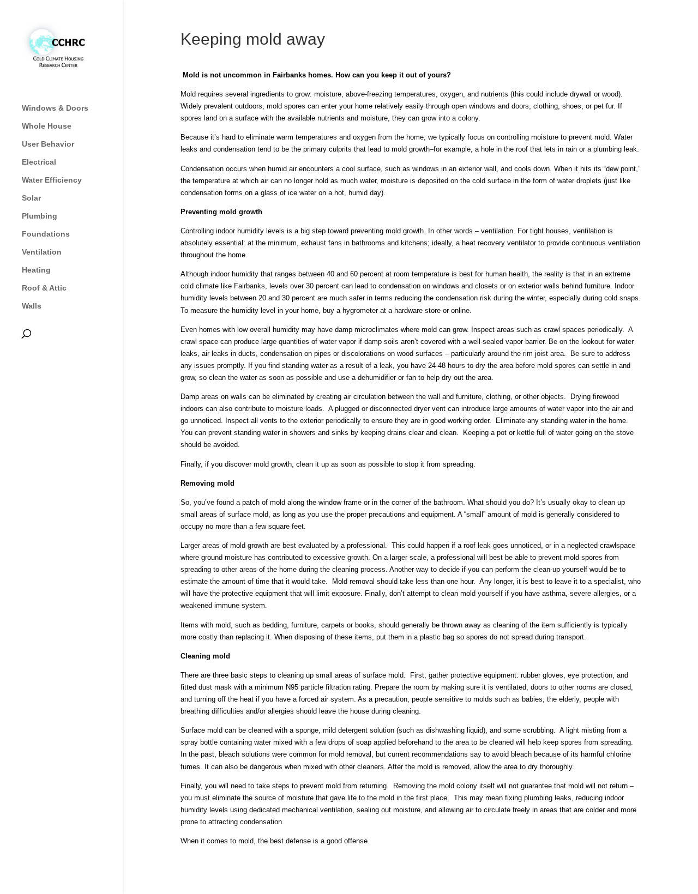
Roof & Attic (44, 288)
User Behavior (48, 144)
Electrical (39, 162)
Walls (31, 306)
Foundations (46, 234)
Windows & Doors (55, 108)
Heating (36, 270)
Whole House (46, 126)
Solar (31, 198)
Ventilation (42, 252)
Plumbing (39, 216)
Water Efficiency (52, 180)
